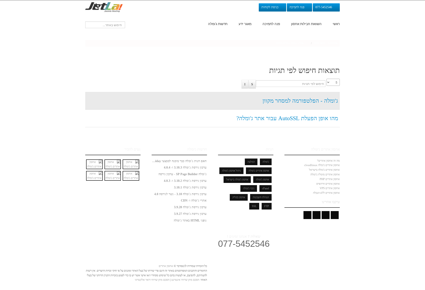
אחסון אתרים (166, 266)
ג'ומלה (266, 161)
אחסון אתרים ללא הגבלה (326, 192)
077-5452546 (324, 7)
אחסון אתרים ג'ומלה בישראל (324, 169)
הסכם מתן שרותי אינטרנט (185, 279)
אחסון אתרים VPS (330, 188)
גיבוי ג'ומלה (248, 188)
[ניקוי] (244, 84)
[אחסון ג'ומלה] (104, 6)
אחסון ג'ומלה (262, 179)
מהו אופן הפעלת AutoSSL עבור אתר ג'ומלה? (287, 118)
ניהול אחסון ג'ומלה (231, 170)
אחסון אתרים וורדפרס (328, 183)
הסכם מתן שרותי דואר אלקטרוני (152, 279)
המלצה (251, 161)
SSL (254, 206)
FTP (266, 206)
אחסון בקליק (238, 197)
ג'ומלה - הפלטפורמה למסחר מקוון (300, 101)
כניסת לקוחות (270, 7)
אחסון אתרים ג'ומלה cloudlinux (322, 165)
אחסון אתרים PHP (330, 179)
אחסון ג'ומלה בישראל (237, 179)
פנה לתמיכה (298, 7)
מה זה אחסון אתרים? (328, 160)
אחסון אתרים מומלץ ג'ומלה (325, 174)
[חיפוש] (252, 84)
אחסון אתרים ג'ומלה (259, 170)
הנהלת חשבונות (261, 197)
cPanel (265, 188)
